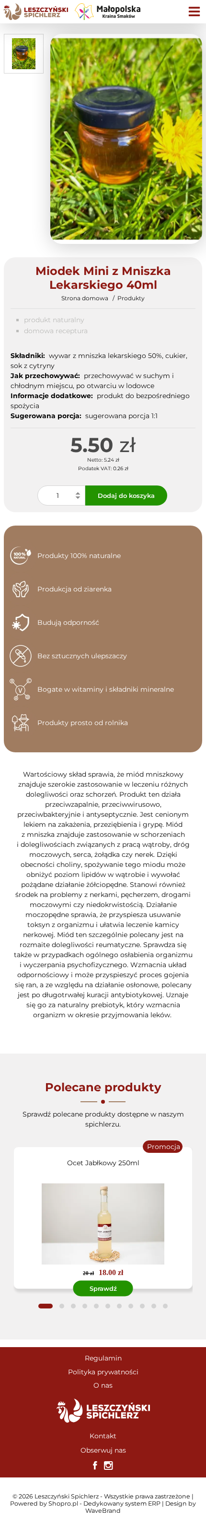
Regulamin (103, 1358)
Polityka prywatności (103, 1372)
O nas (103, 1385)
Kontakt (103, 1436)
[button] (45, 1306)
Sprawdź (103, 1288)
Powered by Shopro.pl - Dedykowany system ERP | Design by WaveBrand (103, 1507)
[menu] (194, 11)
